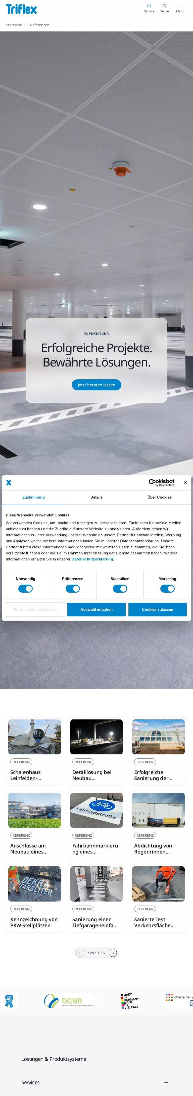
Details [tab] (96, 497)
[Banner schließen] (185, 482)
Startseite (14, 24)
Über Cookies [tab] (160, 497)
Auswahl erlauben (96, 609)
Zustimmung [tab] (33, 497)
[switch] (73, 589)
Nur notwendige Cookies (35, 609)
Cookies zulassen (157, 609)
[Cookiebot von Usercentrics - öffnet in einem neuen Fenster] (152, 482)
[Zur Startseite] (21, 9)
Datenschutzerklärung (92, 559)
